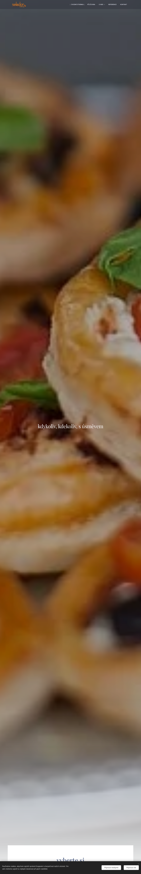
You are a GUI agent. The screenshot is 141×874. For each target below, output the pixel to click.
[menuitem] (77, 4)
